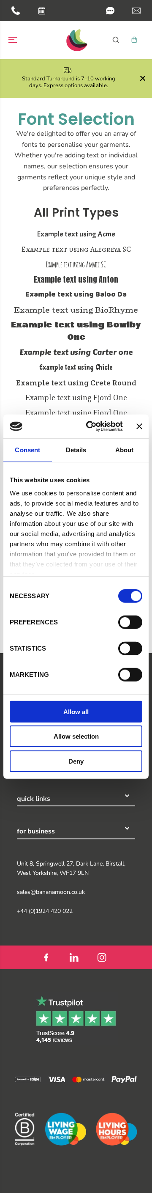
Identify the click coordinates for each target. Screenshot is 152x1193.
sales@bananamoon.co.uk (51, 892)
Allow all (76, 711)
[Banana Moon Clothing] (76, 40)
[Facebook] (46, 957)
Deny (76, 760)
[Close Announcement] (142, 78)
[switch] (130, 622)
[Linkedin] (74, 957)
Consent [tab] (27, 449)
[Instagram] (102, 957)
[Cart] (134, 39)
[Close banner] (139, 426)
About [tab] (124, 449)
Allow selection (76, 736)
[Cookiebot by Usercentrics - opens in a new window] (91, 426)
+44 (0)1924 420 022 (45, 911)
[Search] (115, 39)
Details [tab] (76, 449)
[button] (110, 10)
